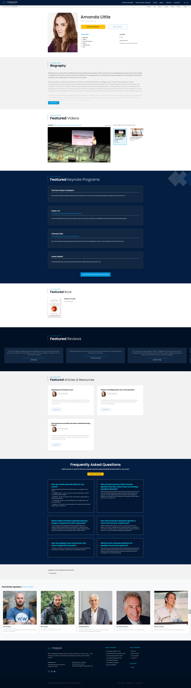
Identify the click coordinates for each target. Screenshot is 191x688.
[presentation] (189, 355)
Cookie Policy (129, 683)
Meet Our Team (135, 653)
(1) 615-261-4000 (81, 662)
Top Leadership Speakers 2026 (114, 658)
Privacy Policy (120, 683)
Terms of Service (139, 683)
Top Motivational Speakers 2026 (114, 655)
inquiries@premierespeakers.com (84, 666)
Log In (132, 667)
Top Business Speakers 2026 (113, 651)
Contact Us (134, 658)
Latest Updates (135, 655)
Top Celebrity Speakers (112, 660)
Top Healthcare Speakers (112, 662)
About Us (133, 651)
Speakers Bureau (6, 6)
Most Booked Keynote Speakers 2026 (115, 653)
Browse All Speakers (111, 664)
